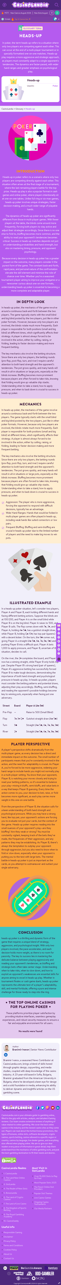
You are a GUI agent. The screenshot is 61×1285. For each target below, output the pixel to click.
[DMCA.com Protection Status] (8, 1162)
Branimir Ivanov (20, 1049)
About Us (8, 1254)
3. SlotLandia (9, 1184)
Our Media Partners (43, 1208)
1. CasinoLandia (10, 1173)
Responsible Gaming (13, 1232)
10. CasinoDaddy (11, 1221)
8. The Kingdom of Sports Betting (15, 1209)
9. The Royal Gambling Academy (14, 1215)
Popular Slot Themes (43, 1193)
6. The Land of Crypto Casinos (13, 1198)
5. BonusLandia (10, 1193)
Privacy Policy (10, 1241)
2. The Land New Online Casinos (14, 1178)
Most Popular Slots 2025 (45, 1182)
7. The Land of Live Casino (15, 1203)
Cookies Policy (10, 1249)
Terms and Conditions (13, 1245)
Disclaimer (8, 1236)
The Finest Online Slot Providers (44, 1188)
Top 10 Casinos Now (21, 19)
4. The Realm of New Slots (15, 1188)
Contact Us (9, 1258)
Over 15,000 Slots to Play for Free (45, 1177)
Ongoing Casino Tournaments (41, 1203)
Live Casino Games (42, 1197)
